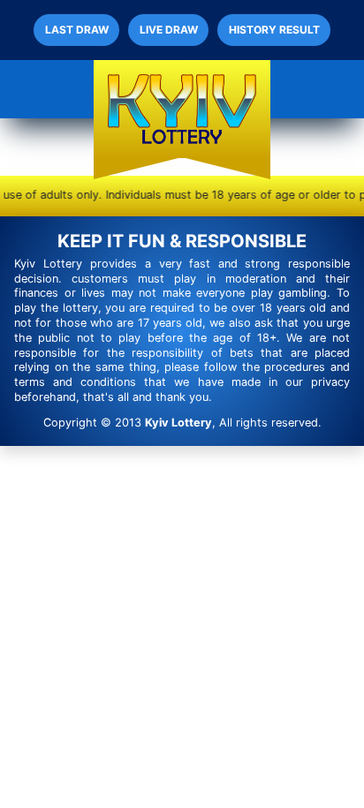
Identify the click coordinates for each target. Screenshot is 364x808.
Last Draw (77, 29)
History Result (274, 29)
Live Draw (169, 29)
